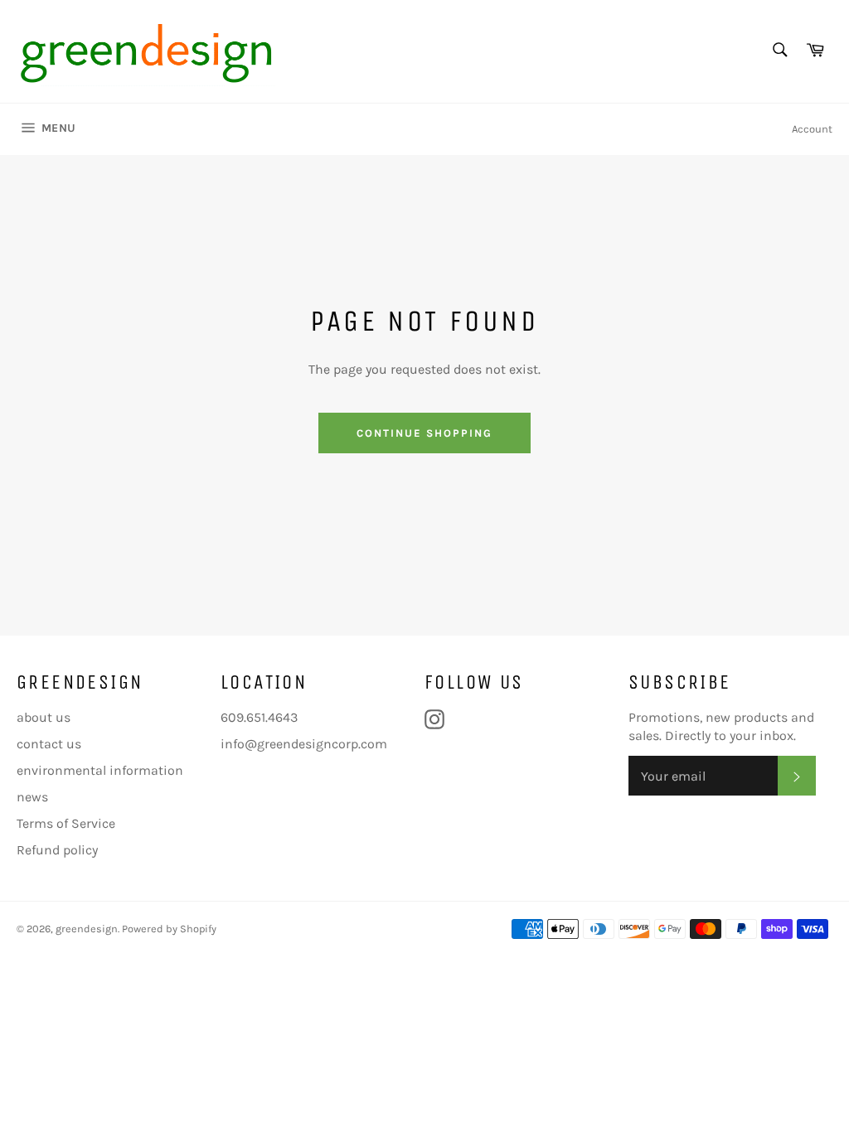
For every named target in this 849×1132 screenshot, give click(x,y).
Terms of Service (66, 823)
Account (812, 129)
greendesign (87, 928)
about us (43, 717)
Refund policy (57, 850)
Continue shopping (424, 433)
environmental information (100, 770)
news (32, 797)
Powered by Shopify (169, 928)
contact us (49, 744)
